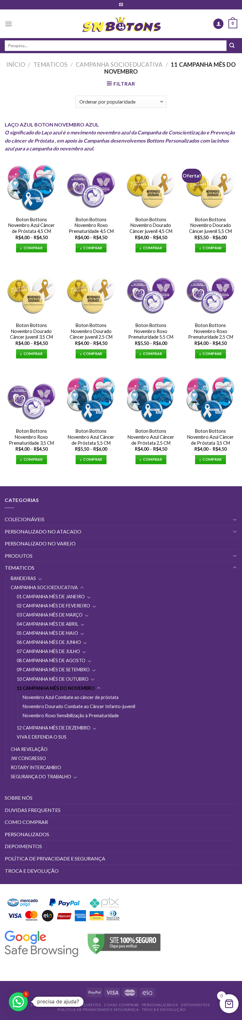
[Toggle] (234, 519)
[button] (18, 1001)
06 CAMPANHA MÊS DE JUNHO (49, 642)
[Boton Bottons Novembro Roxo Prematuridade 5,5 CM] (151, 291)
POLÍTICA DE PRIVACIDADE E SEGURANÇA (55, 858)
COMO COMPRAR (26, 822)
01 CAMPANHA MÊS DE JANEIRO (51, 596)
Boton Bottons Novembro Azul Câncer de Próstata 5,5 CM (91, 436)
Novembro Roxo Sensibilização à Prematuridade (71, 715)
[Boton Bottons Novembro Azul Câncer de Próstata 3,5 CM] (210, 398)
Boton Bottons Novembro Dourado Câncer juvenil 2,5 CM (91, 331)
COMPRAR (33, 248)
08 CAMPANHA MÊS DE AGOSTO (51, 660)
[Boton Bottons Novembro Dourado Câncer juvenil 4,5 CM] (151, 186)
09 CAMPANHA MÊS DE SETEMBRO (53, 669)
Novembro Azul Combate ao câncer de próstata (70, 697)
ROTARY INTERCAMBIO (36, 767)
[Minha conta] (218, 24)
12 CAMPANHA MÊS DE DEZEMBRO (53, 727)
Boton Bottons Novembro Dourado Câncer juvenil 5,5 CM (210, 225)
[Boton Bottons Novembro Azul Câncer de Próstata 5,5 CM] (91, 398)
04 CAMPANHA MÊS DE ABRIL (47, 624)
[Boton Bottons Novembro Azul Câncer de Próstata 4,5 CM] (31, 186)
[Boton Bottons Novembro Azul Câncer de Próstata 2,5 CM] (151, 398)
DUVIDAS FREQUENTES (32, 810)
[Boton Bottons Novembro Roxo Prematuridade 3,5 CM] (31, 398)
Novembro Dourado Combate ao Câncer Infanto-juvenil (79, 706)
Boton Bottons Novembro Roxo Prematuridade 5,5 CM (150, 331)
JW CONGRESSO (28, 758)
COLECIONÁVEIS (24, 519)
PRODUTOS (18, 556)
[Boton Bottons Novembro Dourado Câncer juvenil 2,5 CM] (91, 291)
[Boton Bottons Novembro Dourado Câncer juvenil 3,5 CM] (31, 291)
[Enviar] (232, 45)
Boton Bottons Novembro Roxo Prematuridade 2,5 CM (210, 331)
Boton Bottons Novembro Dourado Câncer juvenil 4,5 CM (151, 225)
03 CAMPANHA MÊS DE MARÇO (50, 614)
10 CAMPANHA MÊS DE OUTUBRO (53, 679)
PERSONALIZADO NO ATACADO (43, 531)
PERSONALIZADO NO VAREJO (40, 543)
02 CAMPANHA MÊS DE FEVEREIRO (53, 605)
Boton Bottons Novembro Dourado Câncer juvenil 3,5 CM (31, 331)
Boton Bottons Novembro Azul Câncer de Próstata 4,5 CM (31, 225)
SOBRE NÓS (18, 798)
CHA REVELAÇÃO (29, 749)
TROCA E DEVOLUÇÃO (32, 871)
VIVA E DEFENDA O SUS (41, 737)
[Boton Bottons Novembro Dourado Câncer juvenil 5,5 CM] (210, 186)
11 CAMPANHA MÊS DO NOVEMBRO (56, 688)
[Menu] (8, 23)
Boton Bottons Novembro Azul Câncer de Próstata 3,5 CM (210, 436)
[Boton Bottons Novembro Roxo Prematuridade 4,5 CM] (91, 186)
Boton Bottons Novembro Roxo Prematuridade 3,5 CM (31, 436)
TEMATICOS (50, 64)
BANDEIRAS (23, 578)
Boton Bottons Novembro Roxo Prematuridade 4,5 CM (91, 225)
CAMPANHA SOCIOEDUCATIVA (119, 64)
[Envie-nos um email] (121, 5)
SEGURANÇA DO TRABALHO (41, 776)
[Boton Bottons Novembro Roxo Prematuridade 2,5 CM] (210, 291)
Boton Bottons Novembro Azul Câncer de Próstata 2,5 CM (151, 436)
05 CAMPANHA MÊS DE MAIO (47, 633)
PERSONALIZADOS (27, 834)
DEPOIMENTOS (23, 846)
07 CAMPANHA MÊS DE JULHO (48, 651)
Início (15, 64)
